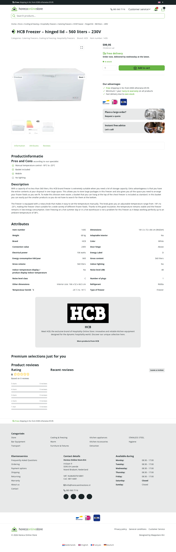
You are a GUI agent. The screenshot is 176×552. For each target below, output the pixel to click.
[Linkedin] (89, 496)
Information (19, 145)
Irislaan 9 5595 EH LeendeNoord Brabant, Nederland (76, 466)
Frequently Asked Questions (24, 460)
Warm (53, 441)
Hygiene (132, 441)
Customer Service (157, 529)
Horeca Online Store (27, 535)
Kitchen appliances (98, 437)
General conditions (137, 529)
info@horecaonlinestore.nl (78, 485)
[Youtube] (81, 496)
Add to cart (144, 67)
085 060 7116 (119, 9)
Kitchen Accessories (99, 441)
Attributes (34, 145)
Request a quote (112, 116)
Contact (14, 488)
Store (20, 24)
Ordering (15, 464)
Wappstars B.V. (158, 535)
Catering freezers (65, 24)
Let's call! (109, 129)
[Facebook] (66, 496)
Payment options (19, 468)
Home (13, 24)
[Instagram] (73, 496)
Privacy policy (120, 529)
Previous (18, 77)
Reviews (46, 145)
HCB (86, 38)
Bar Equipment (18, 441)
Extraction (94, 445)
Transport (15, 445)
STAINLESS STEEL (136, 437)
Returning (15, 476)
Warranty (15, 480)
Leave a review (156, 370)
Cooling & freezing (31, 24)
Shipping (15, 472)
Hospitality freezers (48, 24)
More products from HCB (88, 341)
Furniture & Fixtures (59, 445)
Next (81, 77)
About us (15, 484)
